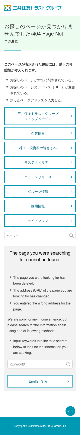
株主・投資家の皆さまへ (38, 147)
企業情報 (38, 133)
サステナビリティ (38, 162)
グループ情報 (38, 191)
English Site (38, 381)
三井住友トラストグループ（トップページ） (37, 116)
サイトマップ (38, 220)
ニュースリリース (38, 176)
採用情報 (38, 205)
